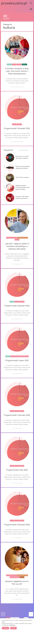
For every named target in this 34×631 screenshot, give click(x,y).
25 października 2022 (18, 86)
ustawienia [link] (12, 625)
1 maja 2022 (18, 537)
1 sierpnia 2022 (18, 373)
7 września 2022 (18, 264)
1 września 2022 (18, 318)
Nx (11, 86)
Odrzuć (13, 628)
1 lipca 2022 (18, 428)
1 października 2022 (18, 141)
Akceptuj (5, 628)
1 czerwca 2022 (18, 483)
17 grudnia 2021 (18, 599)
